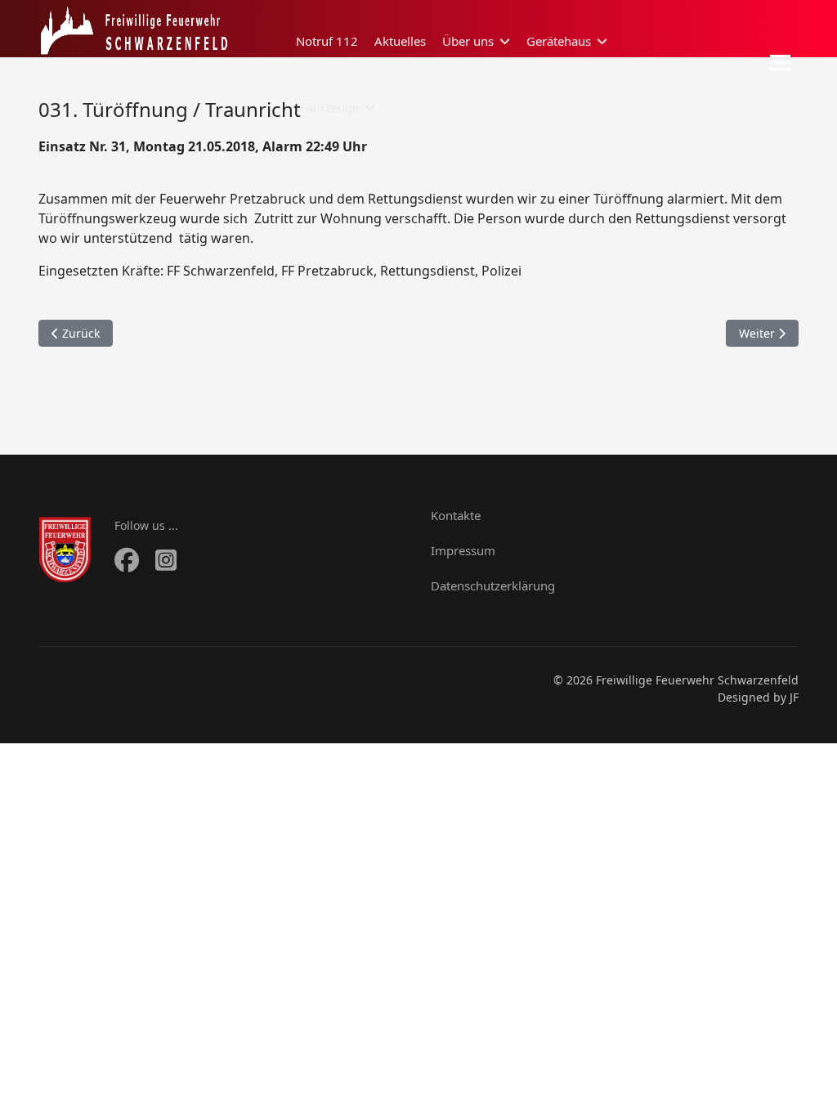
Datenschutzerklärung (493, 585)
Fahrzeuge (329, 107)
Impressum (463, 550)
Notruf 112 (327, 41)
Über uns (468, 41)
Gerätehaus (558, 41)
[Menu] (780, 62)
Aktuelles (400, 41)
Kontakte (456, 515)
